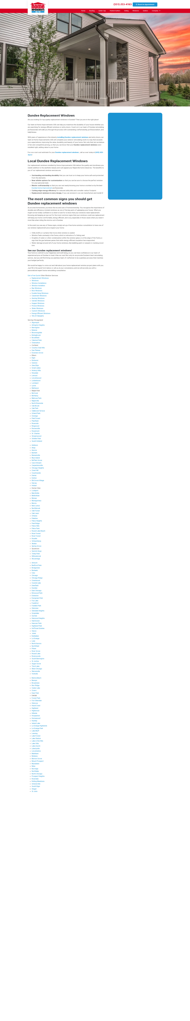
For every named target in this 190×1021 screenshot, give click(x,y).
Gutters (145, 11)
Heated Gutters (115, 11)
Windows (136, 11)
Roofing (92, 11)
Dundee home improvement (42, 188)
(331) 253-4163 (123, 4)
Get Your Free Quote (28, 64)
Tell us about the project (119, 147)
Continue (135, 165)
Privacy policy (131, 171)
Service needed (113, 136)
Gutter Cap (102, 11)
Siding (126, 11)
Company (155, 11)
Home (83, 11)
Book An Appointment (146, 4)
